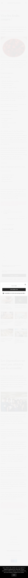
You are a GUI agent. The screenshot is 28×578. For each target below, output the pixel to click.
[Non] (26, 572)
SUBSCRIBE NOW (14, 289)
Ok (14, 575)
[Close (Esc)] (25, 284)
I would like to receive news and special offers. (14, 293)
